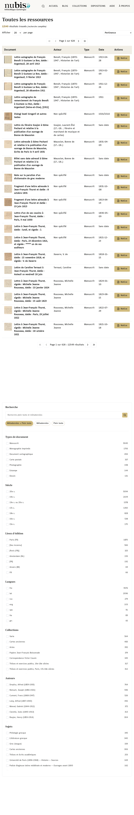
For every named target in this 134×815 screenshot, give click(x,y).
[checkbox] (67, 443)
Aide (112, 6)
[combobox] (67, 415)
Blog (65, 6)
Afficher (6, 33)
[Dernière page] (84, 41)
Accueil (53, 6)
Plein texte (58, 423)
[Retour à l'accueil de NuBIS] (17, 6)
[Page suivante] (78, 41)
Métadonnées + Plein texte (19, 423)
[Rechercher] (43, 6)
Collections (79, 6)
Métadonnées (43, 423)
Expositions (98, 6)
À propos (124, 6)
